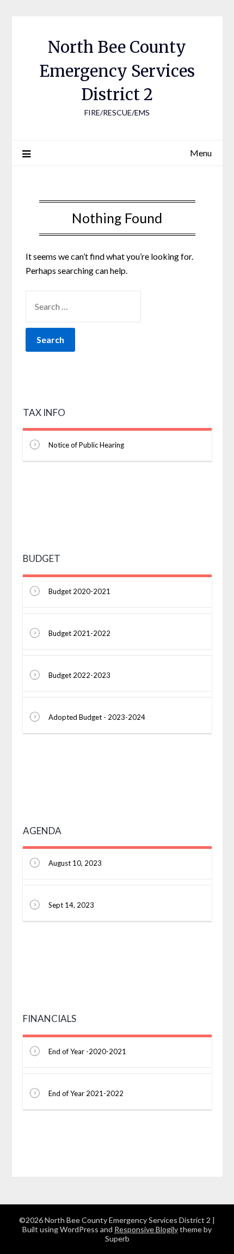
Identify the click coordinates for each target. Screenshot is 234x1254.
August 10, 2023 (75, 863)
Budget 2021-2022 (79, 633)
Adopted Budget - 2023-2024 (96, 717)
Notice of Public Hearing (86, 445)
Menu (201, 153)
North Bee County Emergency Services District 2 (117, 71)
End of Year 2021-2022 (86, 1093)
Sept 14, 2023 (71, 905)
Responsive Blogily (146, 1229)
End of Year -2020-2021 (87, 1051)
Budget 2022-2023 (79, 675)
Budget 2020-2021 (79, 591)
